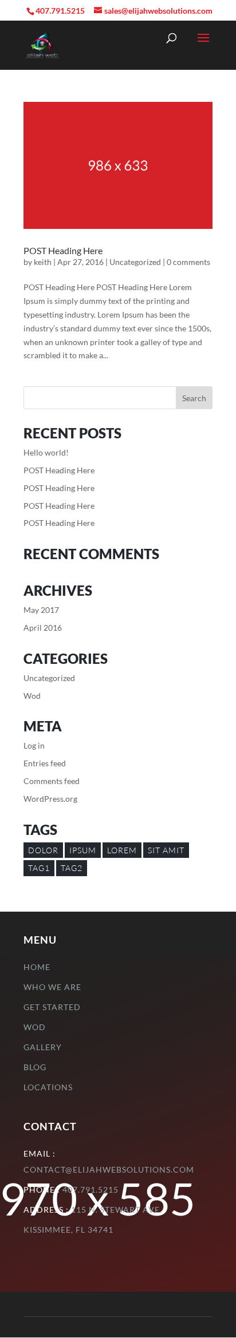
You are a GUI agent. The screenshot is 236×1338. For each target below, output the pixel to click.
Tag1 (39, 868)
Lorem (122, 850)
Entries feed (44, 763)
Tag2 (71, 868)
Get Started (52, 1007)
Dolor (43, 850)
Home (36, 967)
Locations (48, 1087)
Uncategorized (135, 262)
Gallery (42, 1047)
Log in (34, 745)
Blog (34, 1067)
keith (43, 262)
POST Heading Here (63, 250)
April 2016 (42, 627)
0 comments (188, 262)
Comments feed (51, 781)
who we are (52, 987)
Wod (32, 695)
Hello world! (46, 452)
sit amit (166, 850)
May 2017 (41, 610)
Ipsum (82, 850)
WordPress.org (50, 798)
